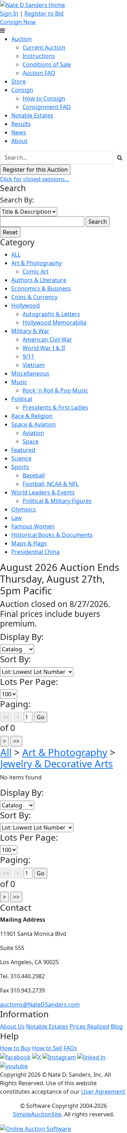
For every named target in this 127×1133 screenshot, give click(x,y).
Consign (22, 90)
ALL (15, 254)
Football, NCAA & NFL (51, 484)
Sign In (9, 13)
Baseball (34, 475)
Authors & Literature (38, 280)
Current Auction (44, 47)
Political (21, 399)
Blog (117, 1026)
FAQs (70, 1048)
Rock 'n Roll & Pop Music (55, 390)
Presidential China (35, 552)
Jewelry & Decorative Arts (56, 763)
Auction (21, 39)
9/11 (28, 356)
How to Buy (15, 1048)
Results (21, 124)
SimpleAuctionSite (37, 1114)
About (19, 141)
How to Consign (44, 98)
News (18, 132)
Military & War (30, 331)
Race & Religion (32, 416)
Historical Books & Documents (52, 535)
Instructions (39, 56)
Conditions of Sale (47, 64)
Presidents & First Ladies (55, 407)
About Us (12, 1026)
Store (18, 81)
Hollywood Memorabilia (54, 322)
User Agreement (103, 1091)
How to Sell (47, 1048)
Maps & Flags (29, 543)
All (6, 752)
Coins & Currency (34, 297)
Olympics (23, 509)
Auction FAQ (39, 73)
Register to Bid (44, 13)
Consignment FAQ (47, 107)
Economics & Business (41, 288)
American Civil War (47, 339)
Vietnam (34, 365)
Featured (23, 450)
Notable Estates (32, 115)
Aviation (33, 433)
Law (16, 518)
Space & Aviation (33, 424)
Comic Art (36, 271)
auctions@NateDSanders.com (40, 1004)
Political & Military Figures (57, 501)
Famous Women (33, 526)
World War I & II (44, 348)
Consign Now (18, 22)
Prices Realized (89, 1026)
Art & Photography (36, 263)
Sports (20, 467)
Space (30, 441)
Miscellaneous (30, 373)
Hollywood (25, 305)
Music (19, 382)
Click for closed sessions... (34, 179)
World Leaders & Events (43, 492)
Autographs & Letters (51, 314)
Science (21, 458)
